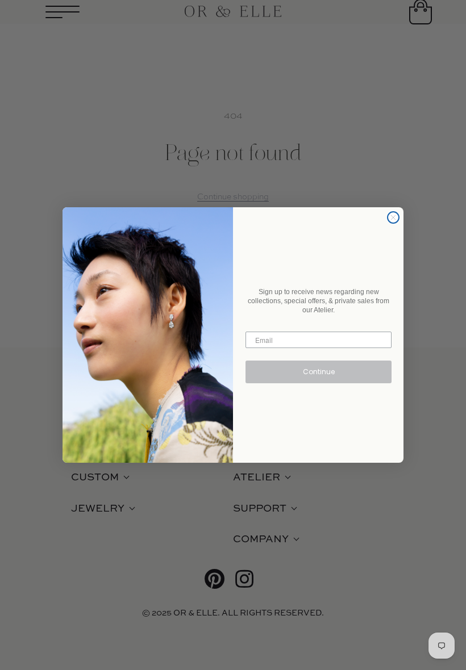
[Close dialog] (393, 217)
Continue (319, 371)
